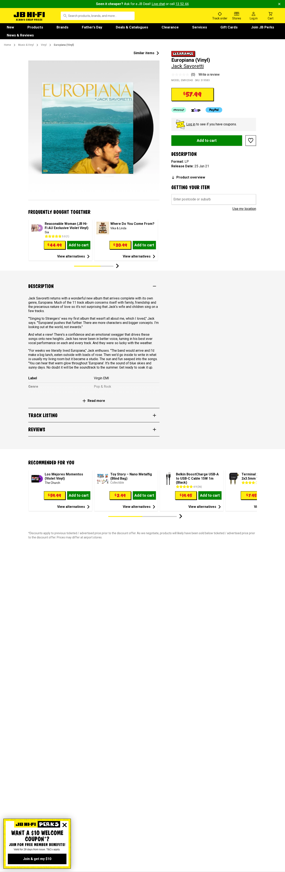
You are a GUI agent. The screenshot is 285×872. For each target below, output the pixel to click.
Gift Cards (229, 27)
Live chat (158, 4)
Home (7, 44)
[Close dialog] (64, 825)
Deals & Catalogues (132, 27)
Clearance (170, 27)
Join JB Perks (262, 27)
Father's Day (92, 27)
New (10, 27)
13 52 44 (182, 4)
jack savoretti (187, 66)
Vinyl (44, 44)
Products (35, 27)
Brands (62, 27)
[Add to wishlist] (251, 140)
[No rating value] (181, 74)
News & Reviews (20, 35)
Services (199, 27)
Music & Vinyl (26, 44)
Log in (190, 124)
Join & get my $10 (37, 859)
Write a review (209, 74)
